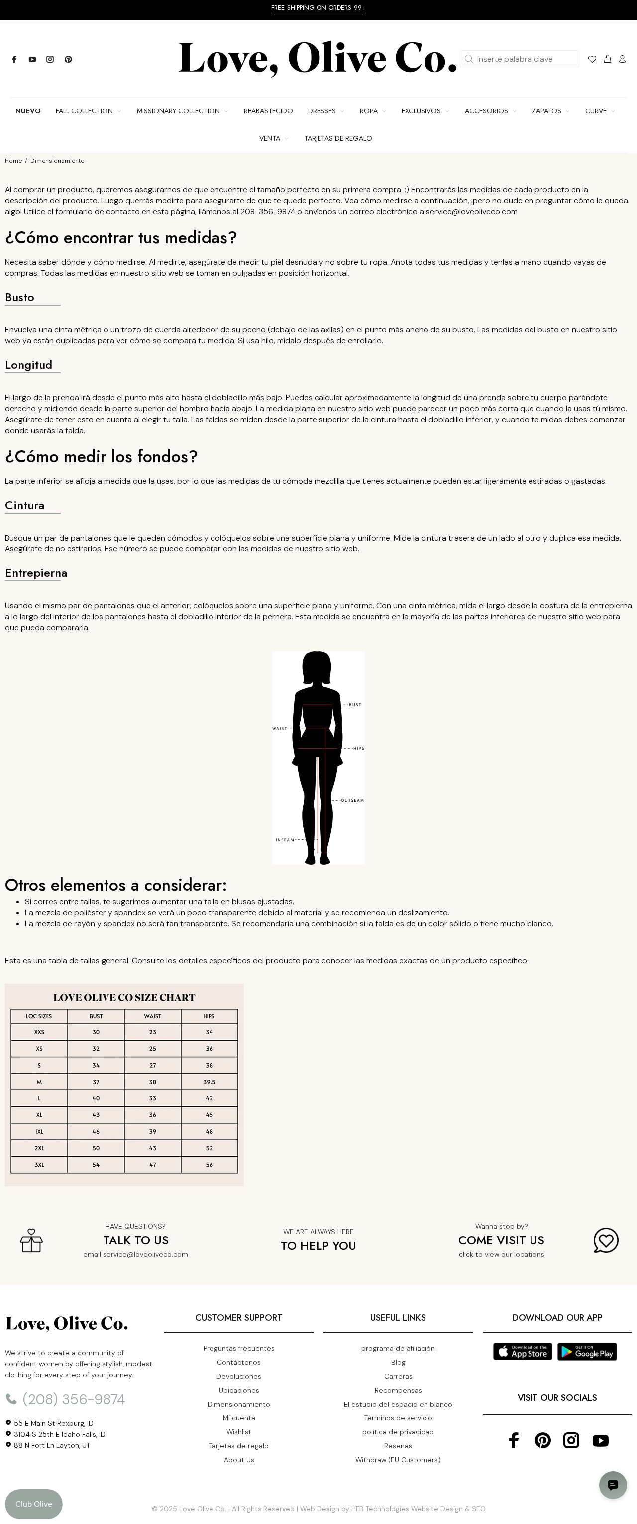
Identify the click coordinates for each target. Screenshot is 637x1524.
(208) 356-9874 (72, 1399)
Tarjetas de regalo (239, 1445)
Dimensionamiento (239, 1404)
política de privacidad (398, 1431)
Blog (398, 1362)
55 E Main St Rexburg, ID (53, 1423)
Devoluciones (238, 1376)
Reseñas (398, 1445)
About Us (239, 1459)
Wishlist (238, 1431)
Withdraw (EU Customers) (398, 1459)
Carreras (398, 1376)
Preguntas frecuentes (239, 1348)
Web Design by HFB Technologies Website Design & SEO (393, 1508)
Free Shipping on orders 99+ (318, 7)
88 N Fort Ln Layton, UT (51, 1445)
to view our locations (509, 1254)
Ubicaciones (239, 1390)
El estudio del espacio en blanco (398, 1404)
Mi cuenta (239, 1418)
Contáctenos (239, 1362)
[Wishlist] (592, 60)
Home (13, 161)
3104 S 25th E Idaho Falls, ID (59, 1434)
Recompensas (398, 1390)
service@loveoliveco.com (145, 1254)
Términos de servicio (398, 1418)
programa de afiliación (398, 1348)
